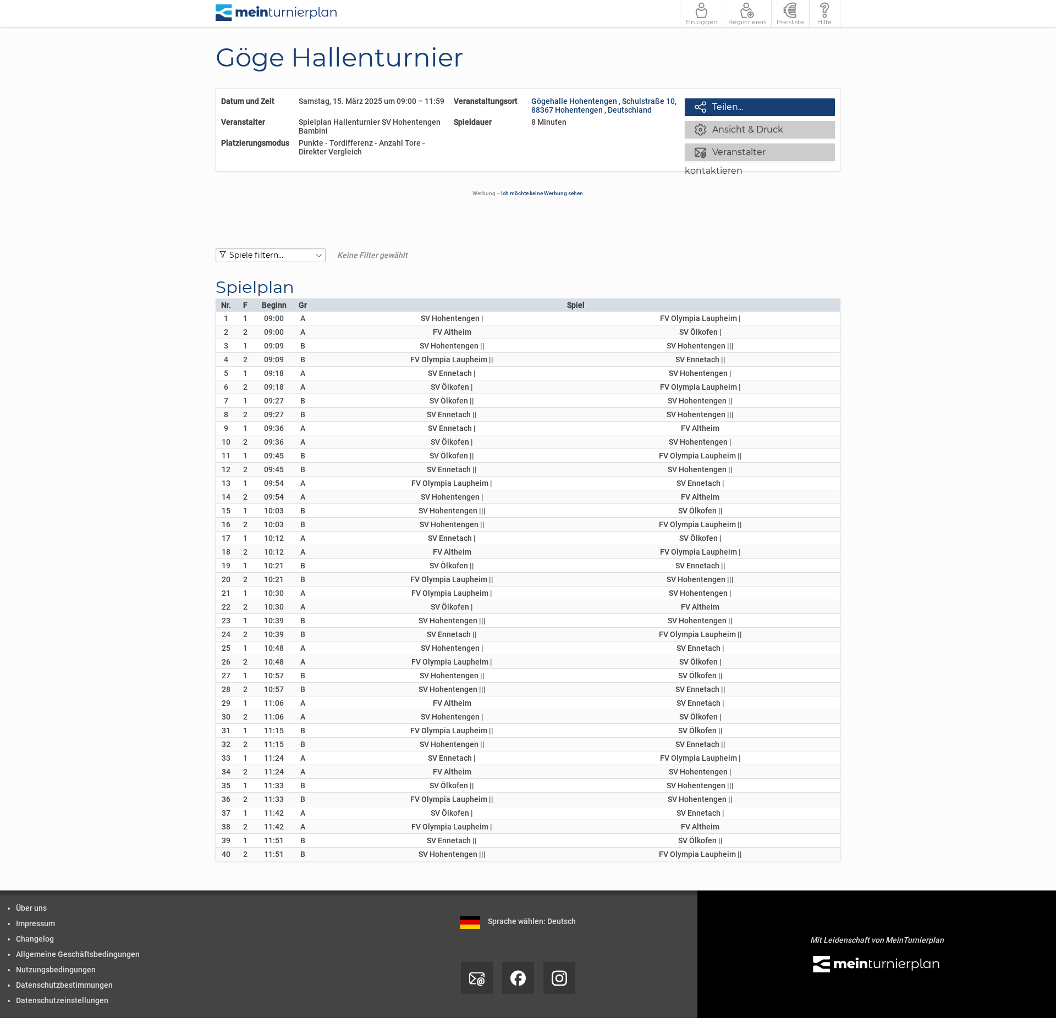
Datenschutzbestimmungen (64, 985)
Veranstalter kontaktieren (725, 153)
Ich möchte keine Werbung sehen (542, 193)
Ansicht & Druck (739, 129)
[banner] (277, 13)
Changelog (35, 938)
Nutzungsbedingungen (56, 969)
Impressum (35, 923)
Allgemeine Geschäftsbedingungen (78, 954)
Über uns (31, 908)
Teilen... (719, 106)
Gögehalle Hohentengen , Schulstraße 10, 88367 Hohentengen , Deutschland (603, 105)
